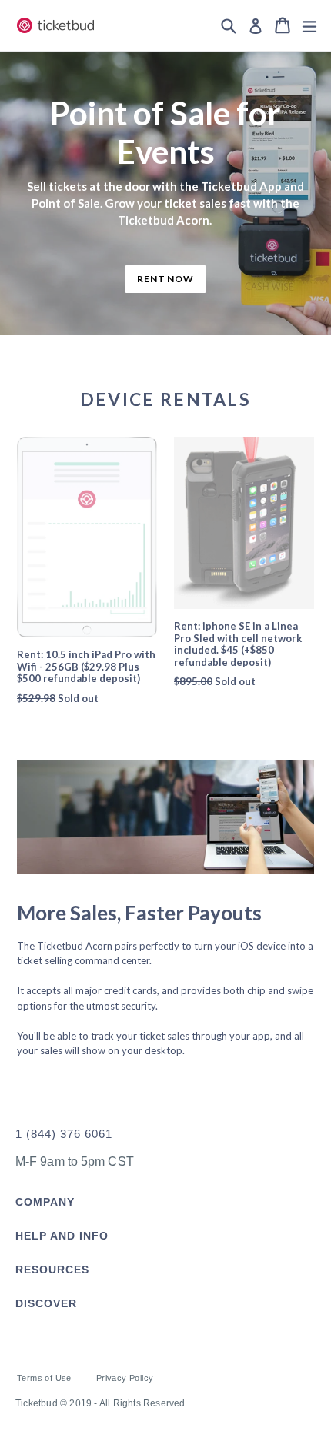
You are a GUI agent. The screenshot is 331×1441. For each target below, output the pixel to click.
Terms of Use (44, 1378)
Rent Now (166, 279)
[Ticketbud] (60, 1094)
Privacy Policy (125, 1378)
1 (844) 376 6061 (63, 1133)
